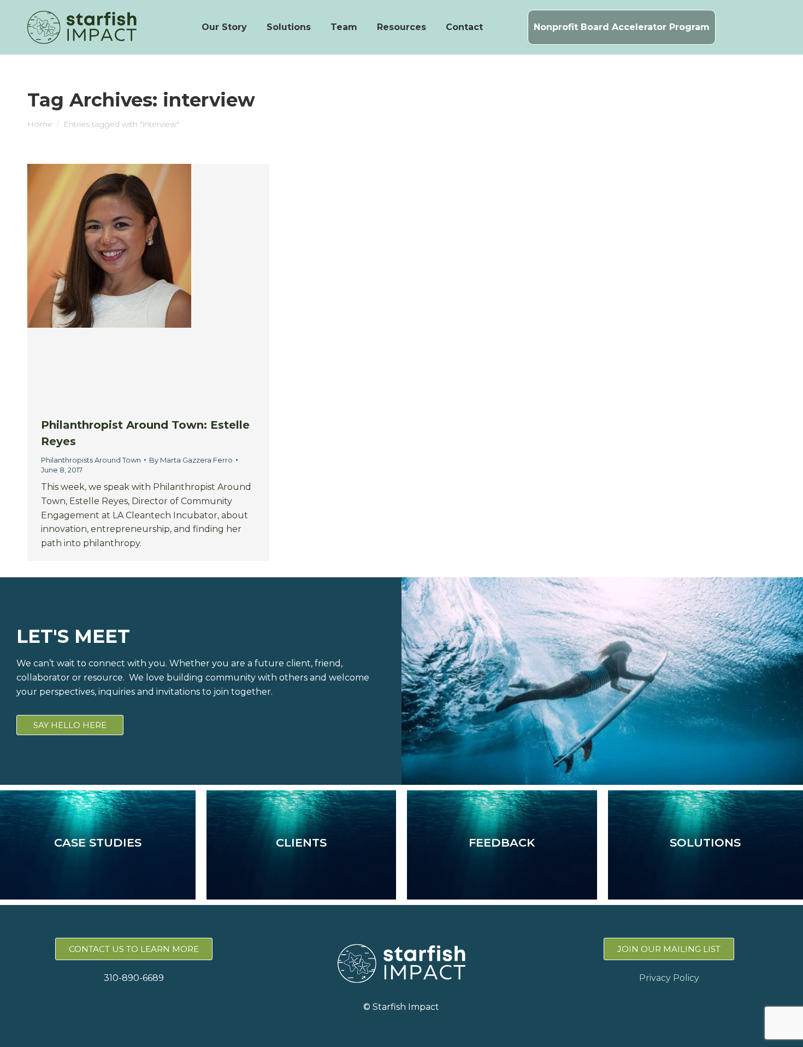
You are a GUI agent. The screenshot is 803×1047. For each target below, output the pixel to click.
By (191, 460)
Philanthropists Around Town (91, 460)
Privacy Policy (669, 978)
